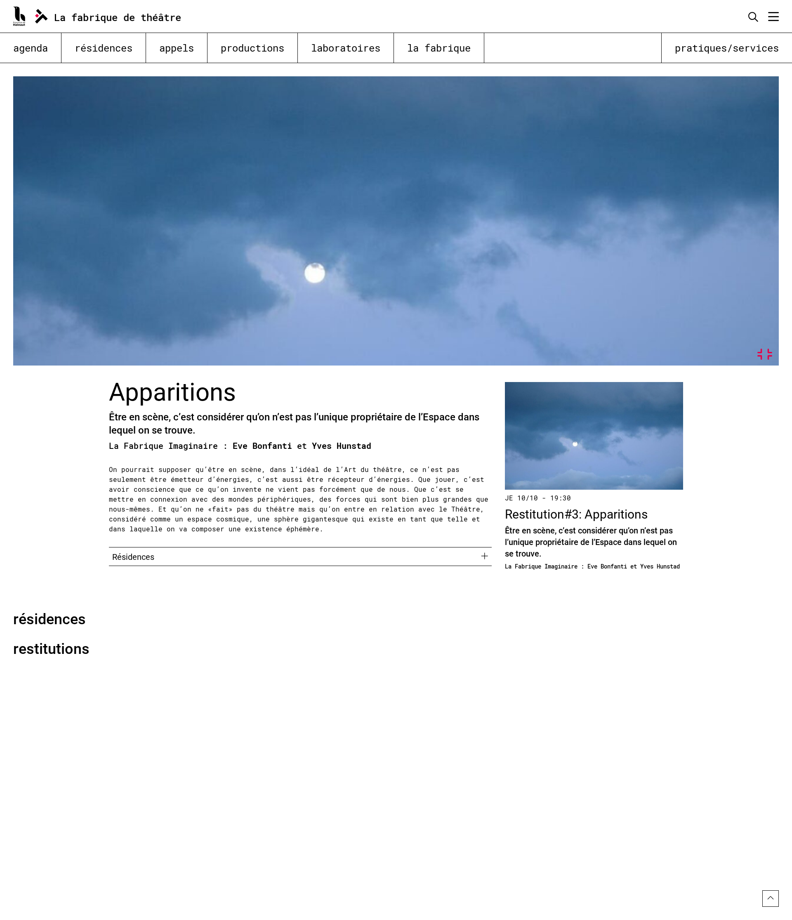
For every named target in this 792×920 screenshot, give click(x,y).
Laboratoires (345, 47)
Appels (176, 47)
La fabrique (439, 47)
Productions (252, 47)
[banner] (107, 16)
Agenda (30, 47)
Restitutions (51, 648)
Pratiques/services (727, 47)
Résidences (103, 47)
